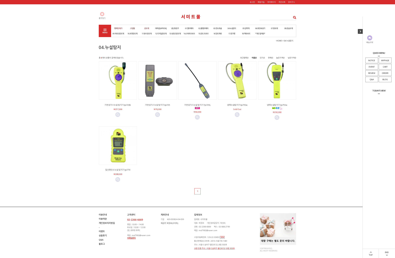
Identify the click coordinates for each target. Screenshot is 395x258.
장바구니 (291, 2)
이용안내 (103, 214)
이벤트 (102, 231)
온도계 (146, 28)
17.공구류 (231, 33)
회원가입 (261, 2)
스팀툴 (132, 28)
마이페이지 (271, 2)
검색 (293, 17)
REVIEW (371, 73)
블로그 (102, 243)
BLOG (385, 79)
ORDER (385, 73)
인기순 (262, 57)
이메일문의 (131, 238)
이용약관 (103, 218)
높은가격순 (280, 57)
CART (385, 66)
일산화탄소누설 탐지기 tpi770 (117, 169)
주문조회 (282, 2)
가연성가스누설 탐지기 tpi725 (157, 105)
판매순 (270, 57)
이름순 (254, 57)
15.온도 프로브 (203, 33)
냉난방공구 (175, 28)
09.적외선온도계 (118, 33)
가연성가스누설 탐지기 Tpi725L (197, 105)
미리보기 (117, 114)
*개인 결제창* (260, 33)
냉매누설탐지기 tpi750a (237, 105)
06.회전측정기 (260, 28)
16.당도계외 (217, 33)
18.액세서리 (246, 33)
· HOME (278, 40)
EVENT (372, 66)
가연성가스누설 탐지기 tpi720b (118, 105)
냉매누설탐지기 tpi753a (277, 105)
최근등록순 (244, 57)
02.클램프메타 (203, 28)
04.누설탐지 (232, 28)
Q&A (372, 79)
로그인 (252, 2)
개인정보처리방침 (107, 223)
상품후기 (103, 235)
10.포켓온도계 (132, 33)
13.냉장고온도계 (175, 33)
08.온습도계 (288, 28)
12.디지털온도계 (160, 33)
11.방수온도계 (147, 33)
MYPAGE (385, 60)
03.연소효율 (217, 28)
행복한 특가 (118, 28)
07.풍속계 (274, 28)
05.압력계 (246, 28)
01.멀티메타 (189, 28)
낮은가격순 (292, 57)
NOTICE (371, 60)
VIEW (222, 237)
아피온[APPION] (160, 28)
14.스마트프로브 (189, 33)
